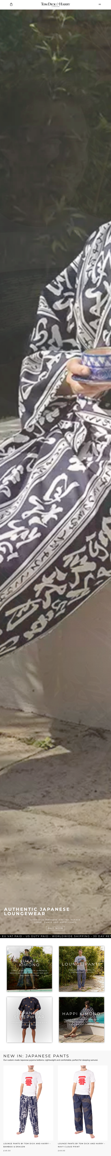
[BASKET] (11, 4)
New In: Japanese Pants (36, 1056)
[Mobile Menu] (99, 4)
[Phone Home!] (55, 4)
